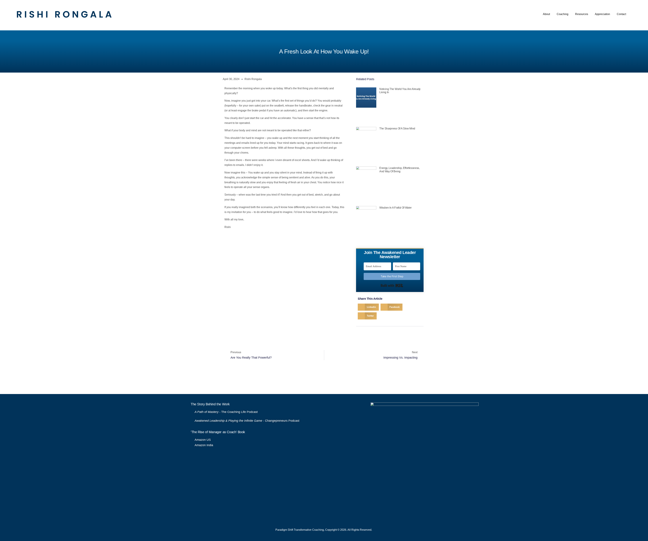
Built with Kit (392, 285)
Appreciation (602, 14)
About (546, 14)
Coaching (562, 14)
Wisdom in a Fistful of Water (395, 207)
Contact (621, 14)
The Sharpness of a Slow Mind (397, 128)
